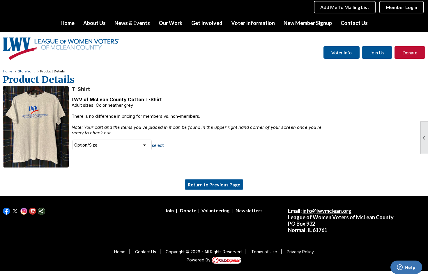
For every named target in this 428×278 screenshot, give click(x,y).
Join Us (377, 52)
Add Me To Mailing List (344, 7)
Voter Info (341, 52)
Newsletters (249, 210)
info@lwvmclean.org (327, 211)
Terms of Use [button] (264, 251)
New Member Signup (308, 23)
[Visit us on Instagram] (24, 211)
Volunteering (215, 210)
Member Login (401, 7)
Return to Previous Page (214, 184)
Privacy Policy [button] (300, 251)
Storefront (26, 71)
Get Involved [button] (206, 23)
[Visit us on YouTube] (32, 211)
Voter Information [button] (253, 23)
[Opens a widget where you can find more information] (406, 268)
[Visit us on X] (15, 211)
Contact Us (354, 23)
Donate (409, 52)
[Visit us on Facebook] (6, 211)
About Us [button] (94, 23)
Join (169, 210)
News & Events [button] (132, 23)
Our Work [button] (171, 23)
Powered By (199, 259)
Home (68, 23)
